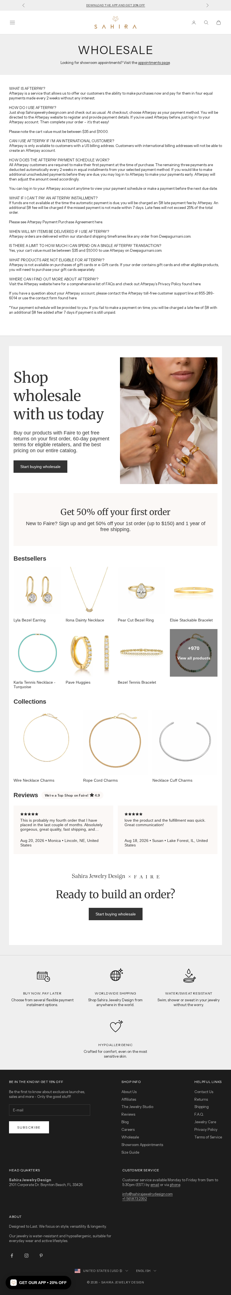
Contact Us (203, 1091)
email (154, 1184)
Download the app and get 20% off (115, 5)
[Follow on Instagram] (26, 1255)
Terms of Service (208, 1137)
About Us (129, 1091)
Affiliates (128, 1099)
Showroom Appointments (142, 1144)
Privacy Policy (205, 1129)
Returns (201, 1099)
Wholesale (130, 1137)
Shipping (201, 1106)
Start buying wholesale (40, 466)
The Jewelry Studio (137, 1106)
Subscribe (29, 1127)
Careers (128, 1129)
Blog (125, 1122)
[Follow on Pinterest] (41, 1255)
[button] (38, 1282)
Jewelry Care (205, 1122)
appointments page (154, 62)
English (143, 1271)
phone (175, 1184)
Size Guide (130, 1152)
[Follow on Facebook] (12, 1255)
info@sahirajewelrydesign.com (147, 1194)
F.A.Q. (199, 1114)
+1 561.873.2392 (134, 1198)
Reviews (128, 1114)
